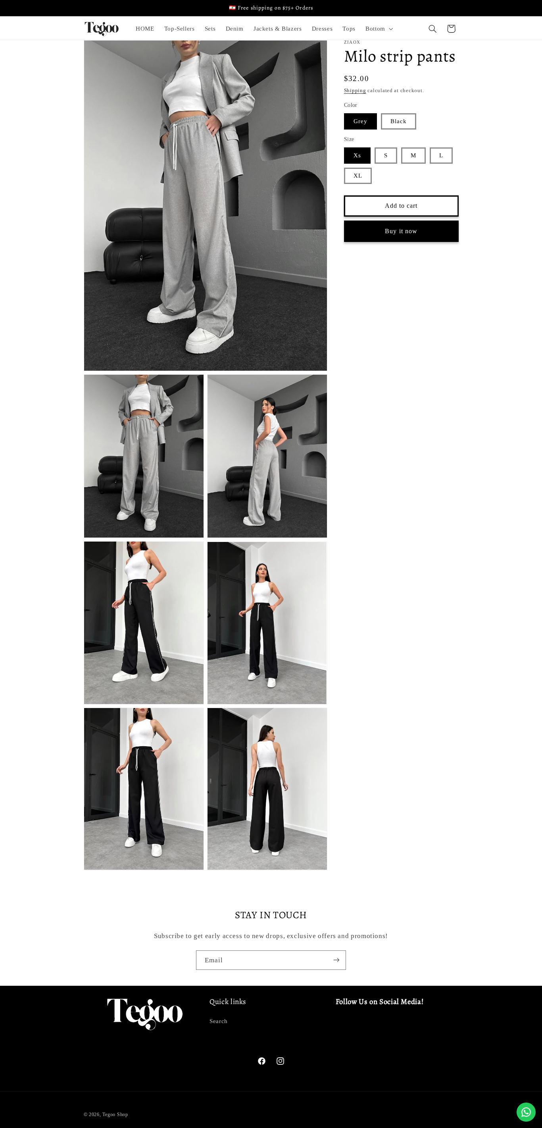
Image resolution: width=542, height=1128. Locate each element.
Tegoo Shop (115, 1114)
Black (398, 121)
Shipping (355, 90)
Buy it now (401, 230)
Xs (357, 155)
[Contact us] (526, 1112)
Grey (360, 121)
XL (358, 175)
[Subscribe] (336, 960)
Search (218, 1021)
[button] (379, 28)
